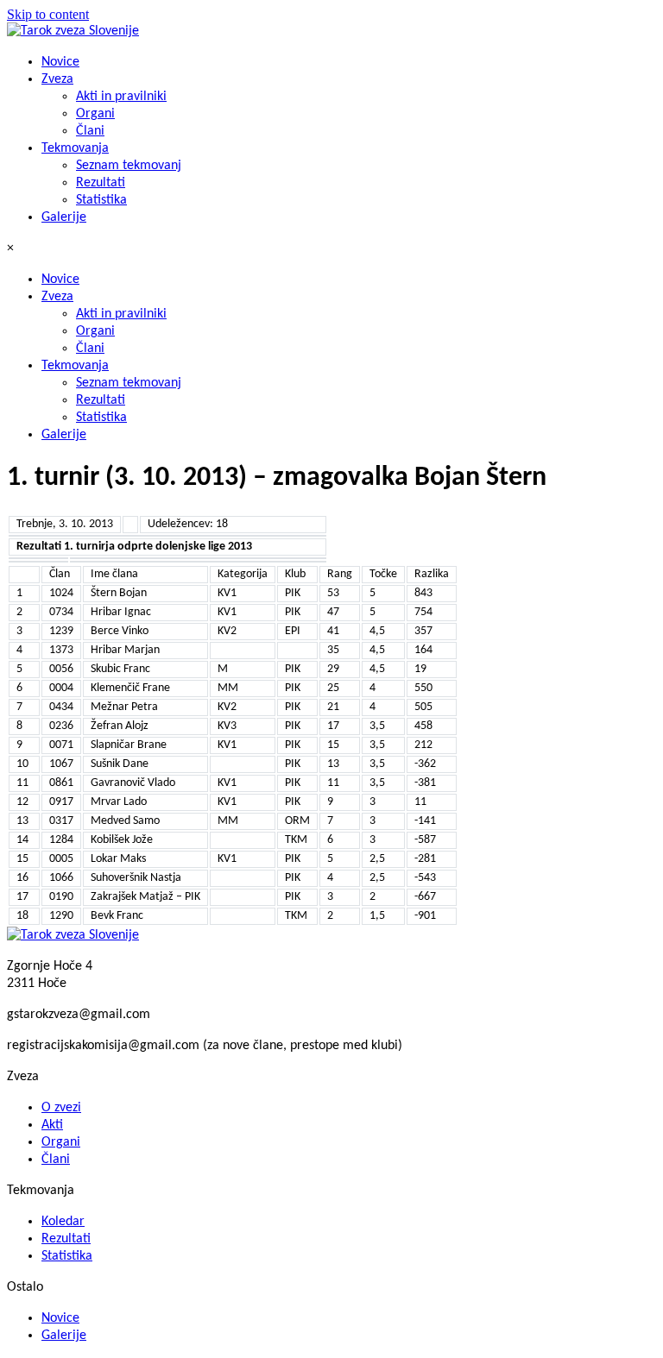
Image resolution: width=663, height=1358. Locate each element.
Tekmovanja (75, 148)
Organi (95, 114)
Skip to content (48, 14)
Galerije (63, 217)
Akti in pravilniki (121, 97)
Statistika (101, 200)
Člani (90, 131)
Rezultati (100, 183)
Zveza (57, 79)
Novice (60, 62)
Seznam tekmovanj (128, 166)
